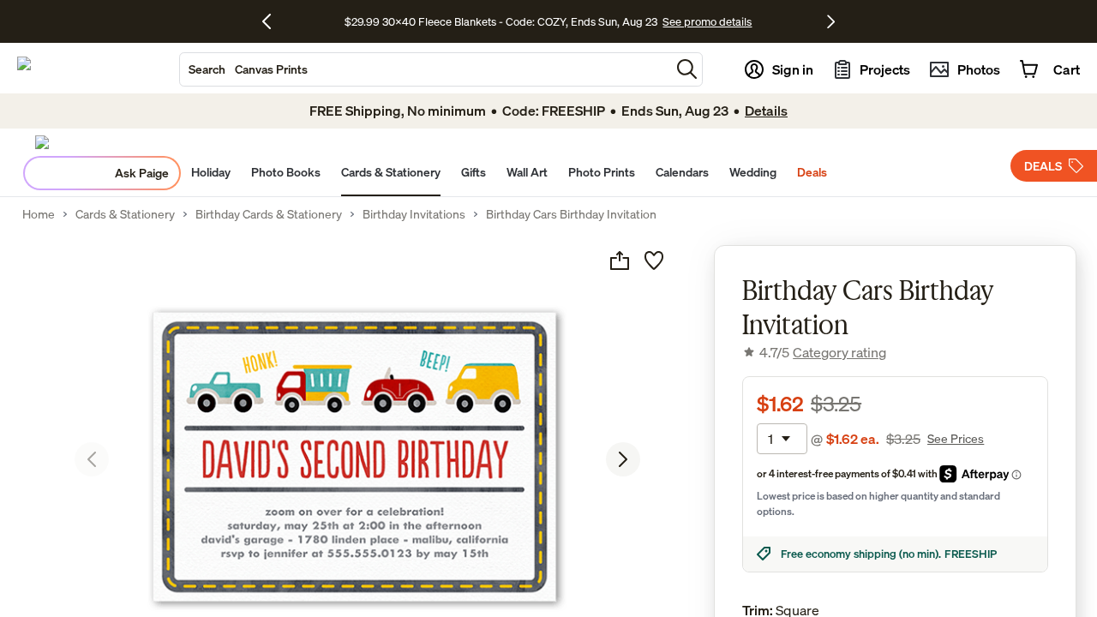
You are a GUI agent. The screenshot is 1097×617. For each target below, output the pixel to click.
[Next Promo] (831, 21)
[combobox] (425, 69)
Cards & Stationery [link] (125, 214)
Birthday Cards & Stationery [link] (268, 214)
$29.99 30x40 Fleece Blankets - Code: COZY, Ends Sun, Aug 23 (503, 21)
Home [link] (38, 214)
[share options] (619, 260)
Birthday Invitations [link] (414, 214)
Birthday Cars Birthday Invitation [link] (571, 214)
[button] (687, 69)
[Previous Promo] (273, 21)
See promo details (707, 21)
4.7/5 (822, 352)
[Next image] (623, 459)
